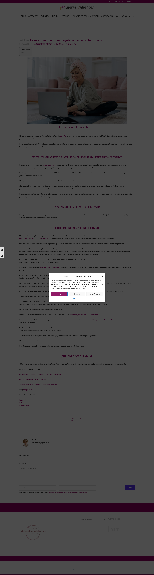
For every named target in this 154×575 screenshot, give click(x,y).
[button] (102, 276)
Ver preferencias (94, 294)
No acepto (77, 294)
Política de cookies (66, 299)
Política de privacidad (79, 299)
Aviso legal (90, 299)
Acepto (59, 294)
